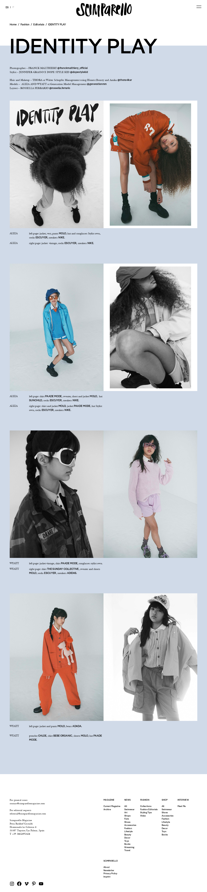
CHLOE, (42, 735)
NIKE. (61, 237)
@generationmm (97, 84)
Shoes (127, 822)
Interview (183, 800)
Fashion (128, 828)
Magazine (109, 800)
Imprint (107, 876)
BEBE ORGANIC (62, 735)
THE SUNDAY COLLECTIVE (63, 569)
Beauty (127, 834)
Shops (127, 815)
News (127, 800)
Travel (127, 850)
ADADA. (77, 726)
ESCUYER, (71, 243)
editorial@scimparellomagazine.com (28, 813)
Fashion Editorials (149, 809)
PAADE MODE (53, 396)
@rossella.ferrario (59, 88)
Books (127, 844)
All (125, 806)
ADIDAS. (72, 573)
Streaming (129, 847)
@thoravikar (125, 80)
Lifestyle (128, 831)
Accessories (130, 825)
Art (125, 812)
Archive (107, 809)
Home (13, 24)
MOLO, (62, 406)
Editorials (38, 24)
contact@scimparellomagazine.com (27, 803)
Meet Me (182, 806)
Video (143, 815)
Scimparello (111, 860)
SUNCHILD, (36, 400)
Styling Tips (146, 812)
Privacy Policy (110, 873)
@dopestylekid (79, 72)
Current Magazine (112, 806)
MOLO (62, 233)
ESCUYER (41, 237)
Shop (165, 800)
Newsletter (109, 870)
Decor (127, 837)
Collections (145, 806)
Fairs (126, 818)
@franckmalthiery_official (72, 68)
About (107, 867)
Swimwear (129, 809)
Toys (126, 841)
